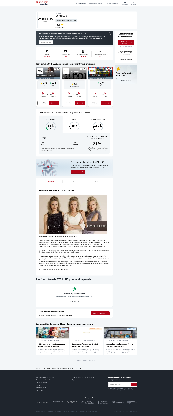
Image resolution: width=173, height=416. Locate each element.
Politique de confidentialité (54, 411)
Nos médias (39, 390)
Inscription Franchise (91, 411)
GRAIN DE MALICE (50, 71)
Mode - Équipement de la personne (66, 20)
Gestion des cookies (68, 411)
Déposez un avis (74, 302)
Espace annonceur (77, 380)
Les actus (97, 181)
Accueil (38, 368)
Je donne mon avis (126, 80)
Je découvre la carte (78, 172)
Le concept (51, 181)
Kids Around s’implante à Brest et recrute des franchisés (85, 345)
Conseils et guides (41, 382)
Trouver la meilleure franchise (45, 377)
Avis (74, 181)
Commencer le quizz (45, 42)
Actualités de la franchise (43, 380)
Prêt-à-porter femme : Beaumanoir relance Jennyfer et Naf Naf (51, 345)
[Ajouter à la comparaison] (58, 69)
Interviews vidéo (41, 388)
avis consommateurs (60, 27)
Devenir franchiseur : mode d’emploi (83, 377)
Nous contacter (80, 411)
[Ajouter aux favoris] (55, 69)
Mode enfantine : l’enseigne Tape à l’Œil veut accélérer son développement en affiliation (119, 346)
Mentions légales (40, 411)
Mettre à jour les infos (126, 59)
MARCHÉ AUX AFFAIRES (104, 71)
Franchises (46, 368)
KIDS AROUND (75, 71)
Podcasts (39, 385)
